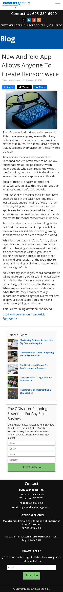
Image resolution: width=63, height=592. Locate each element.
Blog (58, 25)
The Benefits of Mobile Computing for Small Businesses (37, 354)
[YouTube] (34, 20)
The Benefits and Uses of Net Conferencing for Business (34, 366)
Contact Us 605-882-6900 (34, 13)
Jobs (50, 25)
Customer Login (11, 25)
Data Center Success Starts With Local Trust (31, 536)
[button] (58, 5)
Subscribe (31, 575)
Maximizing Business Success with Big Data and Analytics (36, 341)
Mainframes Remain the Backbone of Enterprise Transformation (31, 522)
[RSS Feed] (39, 20)
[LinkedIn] (29, 20)
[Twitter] (24, 20)
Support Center (34, 25)
